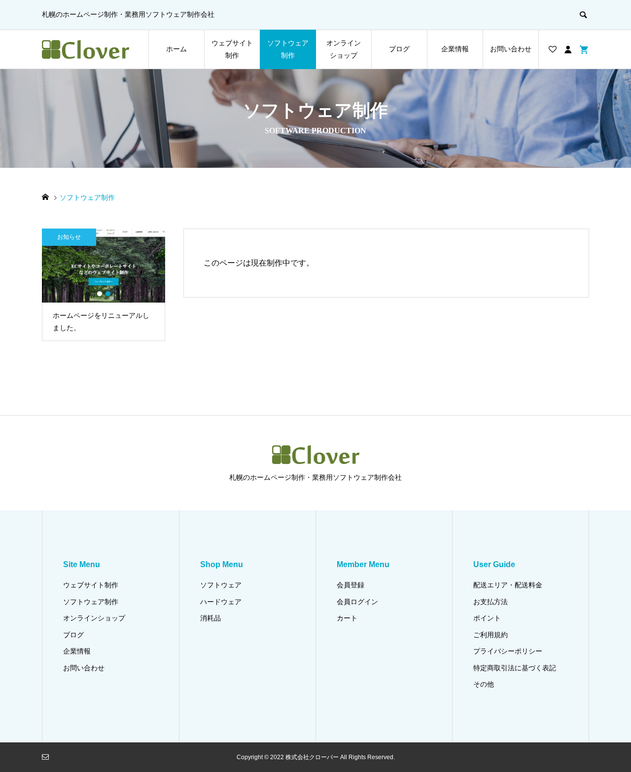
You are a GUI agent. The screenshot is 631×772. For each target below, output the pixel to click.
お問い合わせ (510, 49)
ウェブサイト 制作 (232, 49)
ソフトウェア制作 (90, 602)
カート (347, 618)
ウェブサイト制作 (90, 585)
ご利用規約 (490, 635)
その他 (483, 684)
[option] (103, 285)
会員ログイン (357, 602)
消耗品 (210, 618)
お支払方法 (490, 602)
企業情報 (455, 49)
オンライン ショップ (343, 49)
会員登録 (350, 585)
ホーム (176, 49)
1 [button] (100, 293)
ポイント (487, 618)
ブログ (399, 49)
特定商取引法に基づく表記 (514, 668)
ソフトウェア (221, 585)
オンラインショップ (94, 618)
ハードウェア (221, 602)
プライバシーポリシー (507, 651)
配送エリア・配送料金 (507, 585)
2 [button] (108, 293)
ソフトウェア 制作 (288, 49)
